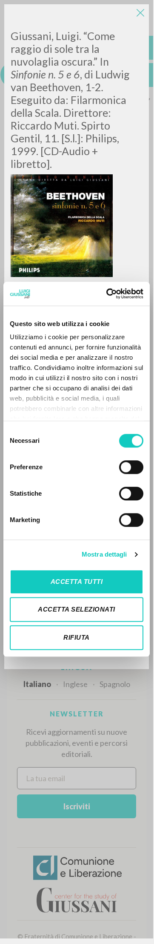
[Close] (140, 12)
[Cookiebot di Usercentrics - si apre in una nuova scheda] (108, 293)
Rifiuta (76, 637)
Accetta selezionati (76, 609)
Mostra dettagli (104, 554)
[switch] (131, 467)
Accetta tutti (77, 581)
